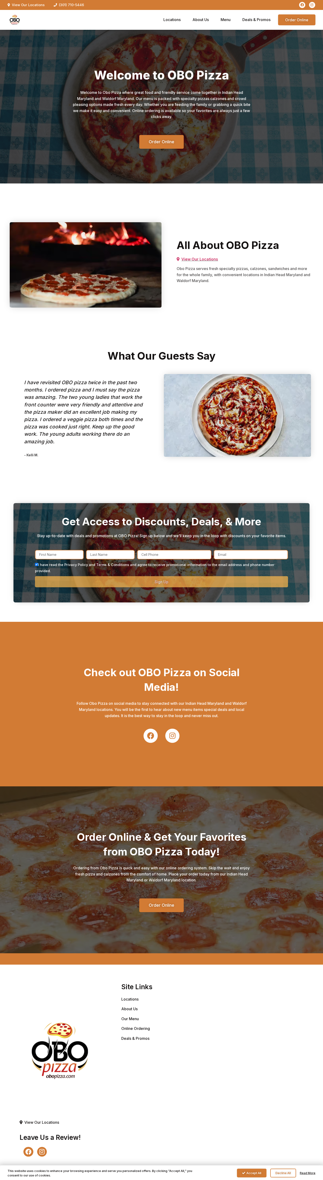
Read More (307, 1173)
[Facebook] (302, 5)
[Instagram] (312, 5)
